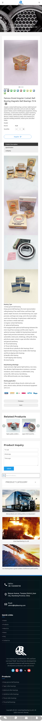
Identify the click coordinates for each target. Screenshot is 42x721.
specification (9, 147)
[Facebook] (21, 670)
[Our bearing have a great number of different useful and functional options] (21, 555)
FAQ (4, 636)
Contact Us (6, 640)
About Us (6, 628)
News (5, 632)
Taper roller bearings (9, 686)
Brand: (6, 125)
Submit (9, 468)
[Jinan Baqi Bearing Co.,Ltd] (21, 528)
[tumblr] (17, 670)
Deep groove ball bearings (11, 682)
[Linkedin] (13, 670)
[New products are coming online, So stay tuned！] (21, 501)
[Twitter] (25, 670)
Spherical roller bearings (10, 690)
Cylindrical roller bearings (11, 694)
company (8, 151)
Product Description (11, 144)
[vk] (29, 670)
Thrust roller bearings (9, 698)
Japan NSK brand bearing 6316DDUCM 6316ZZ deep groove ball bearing (29, 434)
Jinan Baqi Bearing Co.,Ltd (21, 541)
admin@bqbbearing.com (16, 605)
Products (6, 624)
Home (5, 620)
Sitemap (26, 712)
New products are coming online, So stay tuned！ (21, 514)
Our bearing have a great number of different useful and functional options (21, 568)
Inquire (16, 137)
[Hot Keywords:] (4, 475)
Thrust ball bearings (9, 702)
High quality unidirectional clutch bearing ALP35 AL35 (13, 434)
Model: (6, 123)
